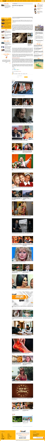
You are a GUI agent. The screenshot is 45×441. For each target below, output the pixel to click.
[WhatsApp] (31, 12)
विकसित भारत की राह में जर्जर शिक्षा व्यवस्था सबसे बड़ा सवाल (39, 12)
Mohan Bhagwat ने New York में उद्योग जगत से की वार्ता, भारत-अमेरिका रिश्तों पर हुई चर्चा (38, 52)
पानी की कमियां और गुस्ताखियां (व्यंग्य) (17, 422)
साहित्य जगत (15, 3)
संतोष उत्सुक (13, 18)
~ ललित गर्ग (38, 13)
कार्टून (2, 437)
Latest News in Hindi (23, 433)
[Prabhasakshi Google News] (32, 18)
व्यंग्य (26, 73)
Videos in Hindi (22, 434)
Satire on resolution (15, 73)
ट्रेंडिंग (6, 29)
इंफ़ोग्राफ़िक (3, 436)
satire (21, 73)
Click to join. (19, 71)
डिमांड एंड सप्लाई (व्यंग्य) (25, 422)
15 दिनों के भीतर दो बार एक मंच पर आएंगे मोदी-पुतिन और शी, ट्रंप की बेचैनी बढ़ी (40, 6)
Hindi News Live (27, 434)
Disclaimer (9, 435)
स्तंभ (38, 3)
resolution (19, 73)
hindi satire (24, 73)
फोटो (2, 434)
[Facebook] (31, 9)
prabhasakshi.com (24, 435)
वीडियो (2, 435)
